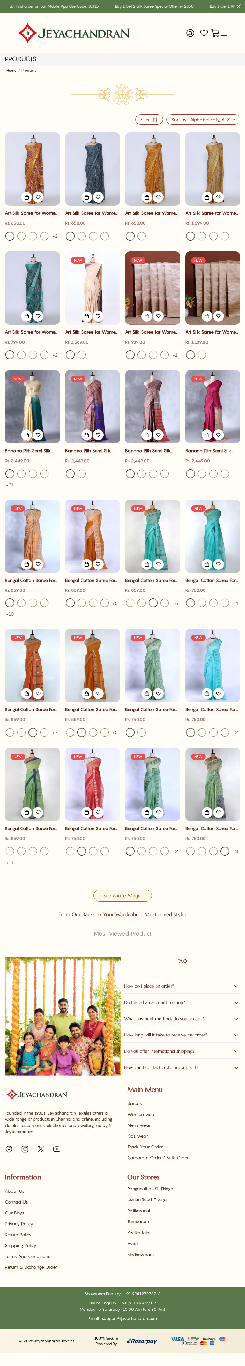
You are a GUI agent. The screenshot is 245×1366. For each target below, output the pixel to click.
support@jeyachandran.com (129, 1318)
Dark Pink (93, 603)
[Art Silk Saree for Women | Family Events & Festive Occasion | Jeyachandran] (32, 169)
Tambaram (138, 1221)
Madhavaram (140, 1254)
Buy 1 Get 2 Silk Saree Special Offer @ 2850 (127, 6)
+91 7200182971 (136, 1302)
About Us (15, 1191)
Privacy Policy (19, 1223)
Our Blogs (15, 1212)
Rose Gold (70, 474)
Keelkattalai (138, 1232)
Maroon (190, 474)
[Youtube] (57, 1149)
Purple (104, 236)
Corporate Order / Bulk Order (158, 1157)
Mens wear (139, 1125)
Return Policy (18, 1234)
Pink (33, 236)
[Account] (190, 33)
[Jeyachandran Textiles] (73, 33)
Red (82, 236)
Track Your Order (145, 1146)
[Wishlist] (204, 33)
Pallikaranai (138, 1210)
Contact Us (16, 1202)
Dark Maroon (225, 474)
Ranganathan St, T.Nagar (151, 1188)
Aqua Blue (130, 603)
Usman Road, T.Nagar (147, 1199)
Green (213, 236)
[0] (215, 33)
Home (11, 70)
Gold (190, 355)
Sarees (134, 1103)
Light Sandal (130, 355)
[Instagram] (25, 1149)
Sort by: (179, 119)
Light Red (104, 851)
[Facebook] (9, 1149)
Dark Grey (141, 603)
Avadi (133, 1243)
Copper (202, 355)
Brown (21, 603)
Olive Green (104, 732)
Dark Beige (153, 355)
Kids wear (137, 1136)
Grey (10, 474)
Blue (44, 236)
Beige (164, 355)
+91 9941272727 (140, 1293)
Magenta (21, 474)
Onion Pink (104, 603)
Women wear (141, 1114)
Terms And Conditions (27, 1256)
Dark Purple (153, 474)
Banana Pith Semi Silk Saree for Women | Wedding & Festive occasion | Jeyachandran (31, 451)
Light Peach (33, 603)
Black (21, 236)
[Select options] (26, 197)
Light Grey (33, 474)
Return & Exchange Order (31, 1267)
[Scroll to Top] (232, 1331)
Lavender (213, 474)
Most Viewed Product (123, 933)
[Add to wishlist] (38, 197)
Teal (70, 236)
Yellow (10, 236)
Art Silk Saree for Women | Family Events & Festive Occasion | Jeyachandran (31, 213)
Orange (164, 603)
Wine (130, 474)
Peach (82, 355)
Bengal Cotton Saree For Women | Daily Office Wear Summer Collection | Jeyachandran (32, 580)
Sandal (141, 355)
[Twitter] (41, 1149)
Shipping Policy (20, 1245)
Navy (202, 474)
